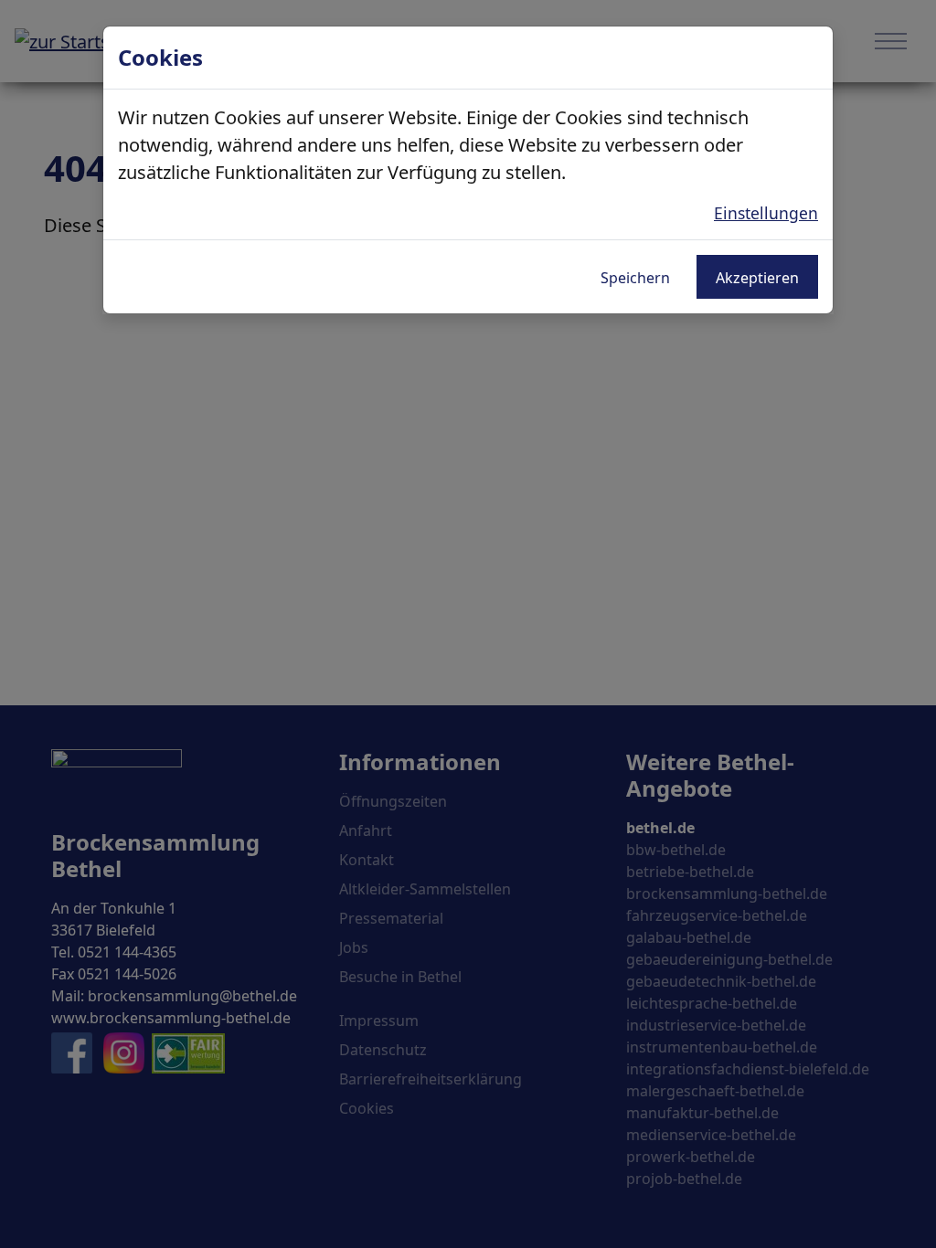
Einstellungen (766, 213)
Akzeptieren (757, 278)
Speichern (635, 278)
